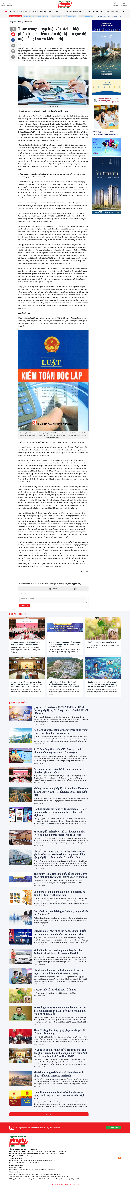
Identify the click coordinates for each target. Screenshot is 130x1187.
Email (3, 5)
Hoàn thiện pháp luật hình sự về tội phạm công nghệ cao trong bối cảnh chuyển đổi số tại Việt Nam (59, 1095)
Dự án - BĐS (37, 1086)
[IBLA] (106, 34)
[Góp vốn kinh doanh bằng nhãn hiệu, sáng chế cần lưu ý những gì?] (20, 917)
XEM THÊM (49, 1114)
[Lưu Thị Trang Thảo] (106, 146)
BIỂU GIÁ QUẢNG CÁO (72, 1184)
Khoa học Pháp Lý (38, 1024)
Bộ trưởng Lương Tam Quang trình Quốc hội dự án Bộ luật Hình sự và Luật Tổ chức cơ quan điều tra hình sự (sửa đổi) (60, 1010)
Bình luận (13, 29)
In (76, 589)
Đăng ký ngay (113, 1128)
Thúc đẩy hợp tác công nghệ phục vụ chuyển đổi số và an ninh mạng (60, 1032)
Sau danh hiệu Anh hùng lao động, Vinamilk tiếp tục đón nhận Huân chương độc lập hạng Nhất (60, 932)
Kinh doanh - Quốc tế (39, 724)
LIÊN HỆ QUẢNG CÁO (57, 1184)
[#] (106, 177)
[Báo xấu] (13, 57)
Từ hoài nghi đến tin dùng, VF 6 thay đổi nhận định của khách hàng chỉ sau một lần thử (58, 952)
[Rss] (119, 1158)
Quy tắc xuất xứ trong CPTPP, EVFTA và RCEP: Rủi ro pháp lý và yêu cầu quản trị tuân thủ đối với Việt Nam (61, 710)
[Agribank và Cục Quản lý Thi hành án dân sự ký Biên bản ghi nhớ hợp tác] (27, 628)
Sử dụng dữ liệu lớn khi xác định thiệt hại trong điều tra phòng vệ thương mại (59, 893)
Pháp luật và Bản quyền (25, 1169)
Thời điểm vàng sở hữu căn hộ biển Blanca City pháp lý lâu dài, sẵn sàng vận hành (59, 1074)
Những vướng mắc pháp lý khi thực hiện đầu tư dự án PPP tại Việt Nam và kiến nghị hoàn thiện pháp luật (61, 791)
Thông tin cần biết (38, 944)
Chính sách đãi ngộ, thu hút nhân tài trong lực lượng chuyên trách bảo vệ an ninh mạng (59, 971)
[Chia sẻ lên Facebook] (13, 40)
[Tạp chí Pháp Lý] (65, 4)
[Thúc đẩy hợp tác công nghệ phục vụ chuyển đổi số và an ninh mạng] (20, 1036)
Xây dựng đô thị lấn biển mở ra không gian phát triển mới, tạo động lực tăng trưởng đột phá (59, 833)
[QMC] (106, 110)
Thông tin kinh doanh (39, 964)
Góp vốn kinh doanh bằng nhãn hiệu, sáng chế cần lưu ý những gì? (61, 913)
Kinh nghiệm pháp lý (39, 905)
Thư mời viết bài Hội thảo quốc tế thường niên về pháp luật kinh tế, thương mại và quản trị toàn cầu (65, 644)
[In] (13, 51)
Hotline (9, 5)
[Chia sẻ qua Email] (13, 46)
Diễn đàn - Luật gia (38, 763)
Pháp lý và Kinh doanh (39, 782)
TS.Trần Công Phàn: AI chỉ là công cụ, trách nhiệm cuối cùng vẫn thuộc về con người (57, 751)
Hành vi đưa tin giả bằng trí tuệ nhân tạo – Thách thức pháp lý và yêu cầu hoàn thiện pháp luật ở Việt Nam (60, 812)
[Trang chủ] (6, 11)
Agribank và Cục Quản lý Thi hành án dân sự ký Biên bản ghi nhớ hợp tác (25, 643)
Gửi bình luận (24, 605)
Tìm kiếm (115, 5)
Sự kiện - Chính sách (39, 984)
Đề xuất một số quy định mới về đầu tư (101, 642)
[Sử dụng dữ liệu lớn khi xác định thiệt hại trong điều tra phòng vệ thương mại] (20, 897)
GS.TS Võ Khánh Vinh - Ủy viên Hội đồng (35, 16)
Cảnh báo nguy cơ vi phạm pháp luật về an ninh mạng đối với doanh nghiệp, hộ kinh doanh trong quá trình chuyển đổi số (102, 684)
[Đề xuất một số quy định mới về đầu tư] (103, 628)
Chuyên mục (124, 5)
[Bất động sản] (106, 215)
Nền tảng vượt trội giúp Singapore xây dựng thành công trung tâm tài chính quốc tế (61, 731)
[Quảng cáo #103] (106, 71)
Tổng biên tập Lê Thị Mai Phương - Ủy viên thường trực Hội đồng (70, 16)
